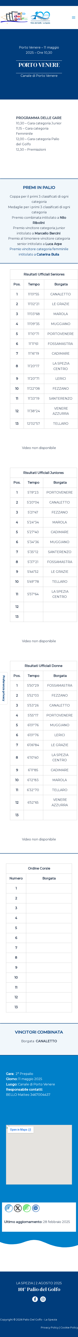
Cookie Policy (69, 1327)
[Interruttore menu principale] (73, 17)
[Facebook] (35, 1299)
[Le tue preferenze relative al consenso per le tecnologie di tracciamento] (4, 688)
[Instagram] (43, 1299)
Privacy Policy (50, 1327)
